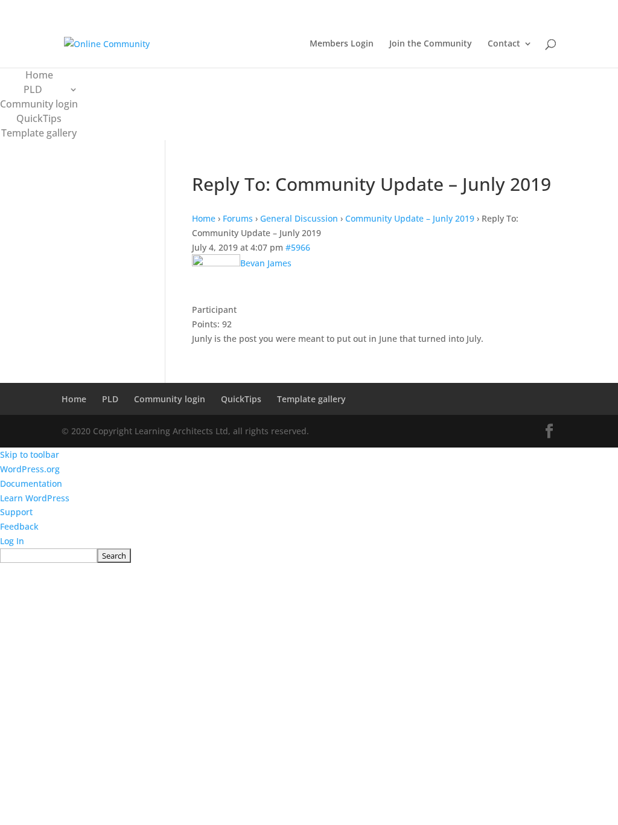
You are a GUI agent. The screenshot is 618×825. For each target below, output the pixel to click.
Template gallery (39, 133)
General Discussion (299, 218)
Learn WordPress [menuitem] (34, 498)
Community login (39, 104)
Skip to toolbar (29, 454)
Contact (504, 44)
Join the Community (430, 44)
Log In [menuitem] (12, 541)
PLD (33, 89)
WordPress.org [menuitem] (30, 469)
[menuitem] (309, 555)
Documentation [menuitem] (31, 483)
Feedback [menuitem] (19, 526)
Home (39, 75)
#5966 (297, 247)
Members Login (342, 44)
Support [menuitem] (16, 512)
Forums (238, 218)
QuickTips (39, 118)
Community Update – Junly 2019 (409, 218)
